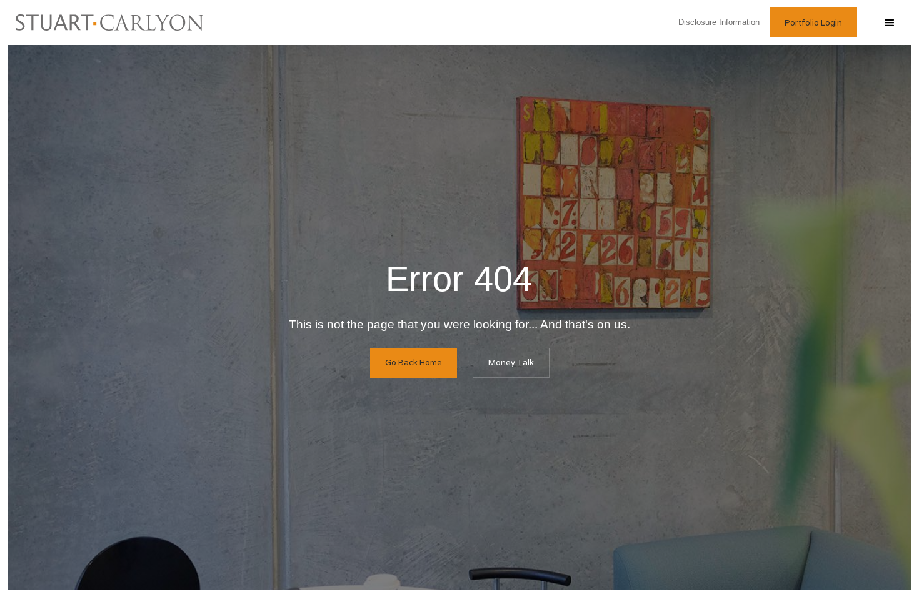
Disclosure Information (721, 22)
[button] (888, 22)
